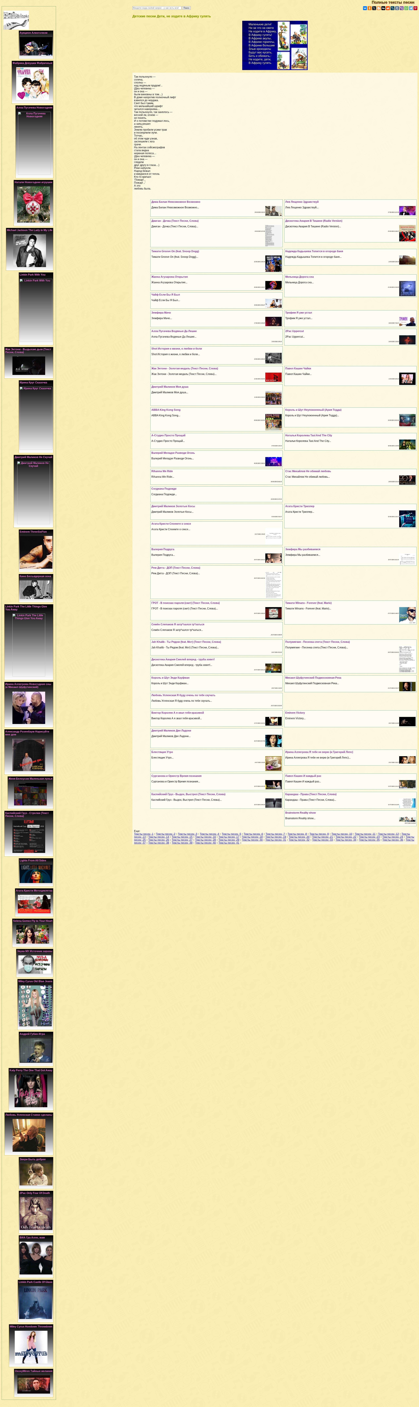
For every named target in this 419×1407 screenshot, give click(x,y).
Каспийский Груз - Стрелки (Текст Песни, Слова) (27, 814)
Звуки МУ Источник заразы (34, 951)
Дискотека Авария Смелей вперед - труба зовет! (183, 659)
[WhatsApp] (406, 8)
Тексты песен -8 (297, 834)
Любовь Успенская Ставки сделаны (28, 1114)
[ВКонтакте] (365, 8)
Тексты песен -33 (322, 840)
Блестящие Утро (162, 752)
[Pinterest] (415, 8)
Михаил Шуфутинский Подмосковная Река (313, 677)
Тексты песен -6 (253, 834)
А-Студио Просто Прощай (168, 435)
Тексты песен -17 (229, 837)
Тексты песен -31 (275, 840)
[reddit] (388, 8)
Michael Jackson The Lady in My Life (29, 230)
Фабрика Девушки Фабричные (32, 63)
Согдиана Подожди (163, 488)
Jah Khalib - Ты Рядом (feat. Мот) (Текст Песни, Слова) (186, 641)
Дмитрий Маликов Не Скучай (33, 457)
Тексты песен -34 (346, 840)
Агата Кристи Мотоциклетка (34, 890)
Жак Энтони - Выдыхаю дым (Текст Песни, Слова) (28, 351)
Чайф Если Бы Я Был (165, 294)
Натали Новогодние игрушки (33, 182)
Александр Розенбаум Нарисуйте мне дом (27, 733)
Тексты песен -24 (392, 837)
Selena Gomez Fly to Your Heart (32, 921)
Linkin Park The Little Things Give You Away (26, 608)
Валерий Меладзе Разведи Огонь (173, 452)
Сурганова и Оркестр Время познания (176, 776)
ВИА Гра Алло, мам (32, 1237)
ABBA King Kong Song (166, 409)
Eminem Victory (295, 712)
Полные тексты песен (395, 2)
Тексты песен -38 (158, 842)
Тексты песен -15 (182, 837)
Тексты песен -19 (275, 837)
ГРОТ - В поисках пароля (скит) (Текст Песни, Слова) (185, 603)
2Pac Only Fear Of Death (35, 1193)
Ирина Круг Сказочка (33, 382)
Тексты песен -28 (205, 840)
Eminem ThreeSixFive (33, 531)
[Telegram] (411, 8)
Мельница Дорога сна (299, 276)
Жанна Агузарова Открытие (169, 276)
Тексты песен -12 (388, 834)
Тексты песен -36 (392, 840)
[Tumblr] (397, 8)
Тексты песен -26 (158, 840)
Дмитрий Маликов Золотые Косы (173, 506)
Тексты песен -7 (275, 834)
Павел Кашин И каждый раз (303, 776)
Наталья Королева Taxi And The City (308, 435)
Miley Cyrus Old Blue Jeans (35, 981)
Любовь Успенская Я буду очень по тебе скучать (183, 695)
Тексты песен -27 (182, 840)
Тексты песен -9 (319, 834)
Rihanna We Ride (162, 471)
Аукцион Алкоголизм (33, 32)
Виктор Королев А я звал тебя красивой (177, 712)
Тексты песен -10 (341, 834)
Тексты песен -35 (369, 840)
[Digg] (383, 8)
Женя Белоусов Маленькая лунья (30, 778)
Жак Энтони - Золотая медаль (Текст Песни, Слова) (184, 368)
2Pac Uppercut (294, 331)
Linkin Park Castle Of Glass (35, 1282)
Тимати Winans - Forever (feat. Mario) (308, 603)
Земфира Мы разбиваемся (302, 549)
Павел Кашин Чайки (298, 368)
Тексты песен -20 (299, 837)
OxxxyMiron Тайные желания (33, 1371)
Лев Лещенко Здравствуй (302, 201)
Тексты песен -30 (252, 840)
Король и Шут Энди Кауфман (170, 677)
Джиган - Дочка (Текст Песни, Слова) (175, 220)
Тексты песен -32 (299, 840)
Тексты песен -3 (187, 834)
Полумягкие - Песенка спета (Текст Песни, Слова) (317, 641)
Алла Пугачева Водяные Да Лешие (174, 331)
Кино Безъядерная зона (35, 576)
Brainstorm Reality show (300, 812)
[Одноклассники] (370, 8)
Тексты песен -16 (205, 837)
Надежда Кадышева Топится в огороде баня (314, 251)
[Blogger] (379, 8)
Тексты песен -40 (205, 842)
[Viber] (402, 8)
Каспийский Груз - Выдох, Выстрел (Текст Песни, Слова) (188, 794)
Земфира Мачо (161, 312)
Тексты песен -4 (209, 834)
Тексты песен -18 (252, 837)
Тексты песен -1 (143, 834)
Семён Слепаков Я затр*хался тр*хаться (177, 624)
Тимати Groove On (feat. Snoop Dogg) (175, 251)
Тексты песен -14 (158, 837)
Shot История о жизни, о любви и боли (176, 348)
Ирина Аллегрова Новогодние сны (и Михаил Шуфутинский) (28, 685)
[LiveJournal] (392, 8)
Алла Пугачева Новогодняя (34, 107)
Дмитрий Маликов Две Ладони (171, 730)
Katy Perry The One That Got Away (30, 1070)
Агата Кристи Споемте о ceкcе (171, 523)
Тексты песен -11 (365, 834)
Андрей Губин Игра (32, 1034)
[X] (374, 8)
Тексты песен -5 (231, 834)
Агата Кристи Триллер (299, 506)
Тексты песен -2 (165, 834)
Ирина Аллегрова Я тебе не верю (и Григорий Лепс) (319, 752)
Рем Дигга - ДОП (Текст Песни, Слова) (175, 567)
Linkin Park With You (33, 274)
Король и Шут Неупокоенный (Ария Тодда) (313, 409)
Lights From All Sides (33, 860)
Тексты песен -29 (229, 840)
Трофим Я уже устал (298, 312)
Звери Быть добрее (33, 1159)
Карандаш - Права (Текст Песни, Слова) (311, 794)
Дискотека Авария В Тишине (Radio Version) (313, 220)
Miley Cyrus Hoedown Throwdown (31, 1326)
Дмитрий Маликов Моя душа (169, 386)
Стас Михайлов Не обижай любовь (308, 471)
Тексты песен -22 (346, 837)
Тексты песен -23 (369, 837)
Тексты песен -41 (229, 842)
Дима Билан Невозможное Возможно (175, 201)
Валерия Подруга (162, 549)
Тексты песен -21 (322, 837)
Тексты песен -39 (182, 842)
